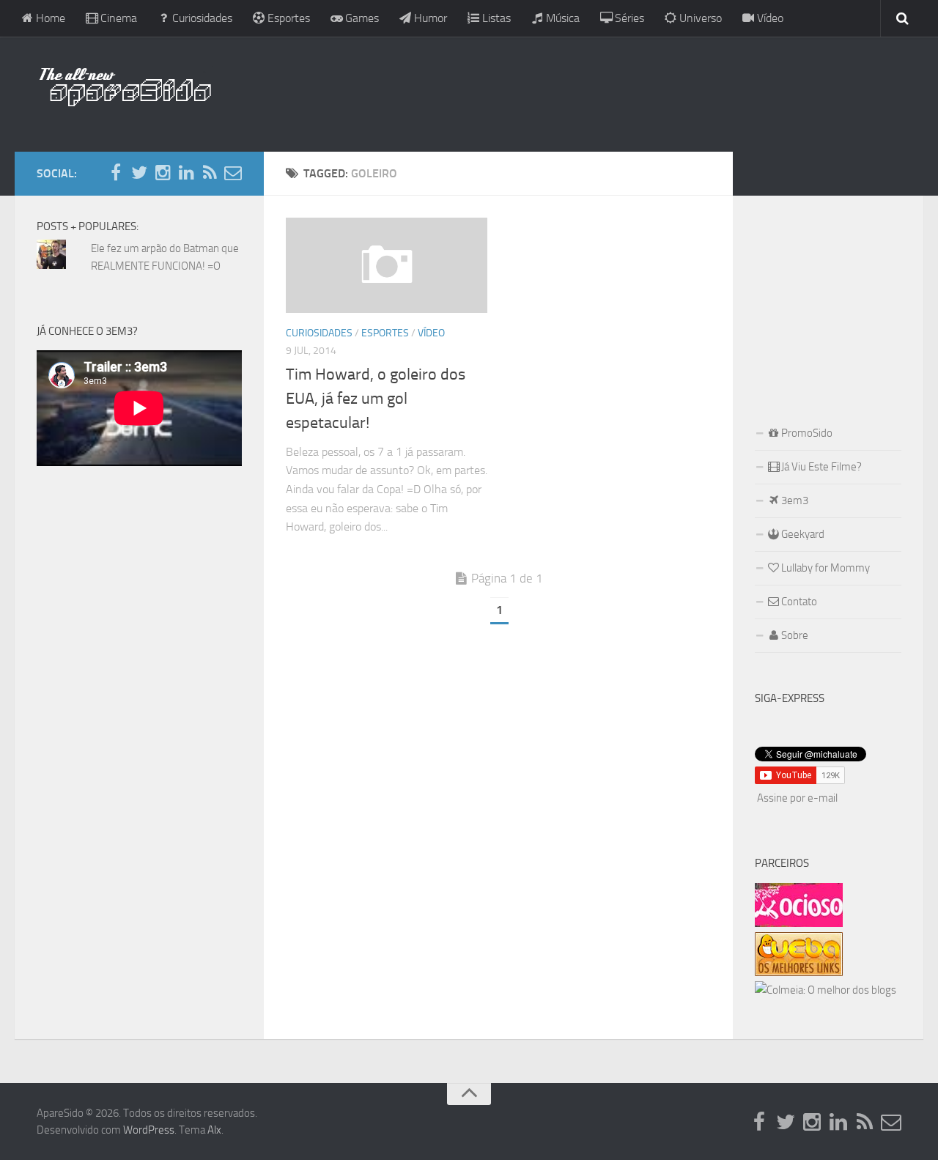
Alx (214, 1130)
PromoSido (805, 433)
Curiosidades (200, 18)
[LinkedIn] (186, 173)
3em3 (793, 500)
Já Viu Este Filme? (820, 466)
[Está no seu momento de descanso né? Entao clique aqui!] (799, 923)
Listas (495, 18)
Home (49, 18)
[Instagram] (162, 173)
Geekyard (801, 534)
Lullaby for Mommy (824, 568)
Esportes (287, 18)
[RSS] (209, 173)
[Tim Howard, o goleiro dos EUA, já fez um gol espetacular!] (386, 265)
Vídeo (768, 18)
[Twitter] (139, 173)
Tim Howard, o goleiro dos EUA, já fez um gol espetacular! (375, 398)
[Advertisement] (564, 92)
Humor (429, 18)
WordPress (148, 1130)
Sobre (793, 635)
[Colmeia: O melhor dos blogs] (825, 990)
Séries (628, 18)
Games (360, 18)
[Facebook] (116, 173)
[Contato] (233, 173)
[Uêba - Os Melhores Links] (799, 972)
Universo (699, 18)
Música (561, 18)
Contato (798, 601)
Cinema (117, 18)
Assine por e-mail (797, 798)
